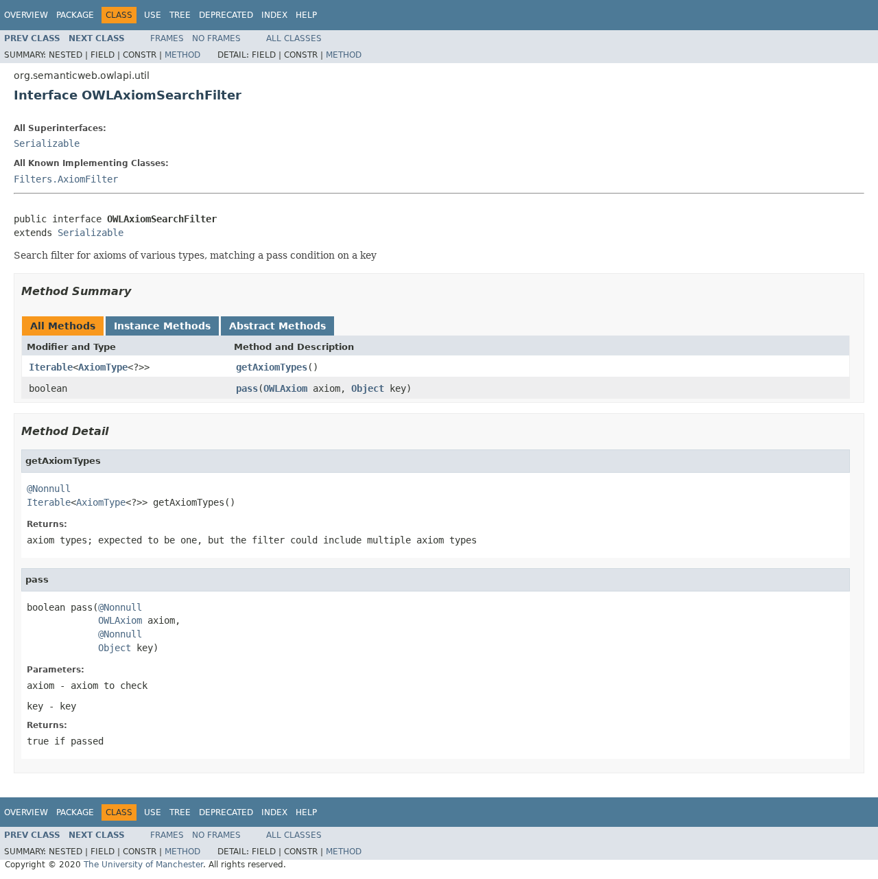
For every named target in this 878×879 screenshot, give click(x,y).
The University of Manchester (143, 864)
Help (306, 15)
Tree (180, 15)
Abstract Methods (277, 325)
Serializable (47, 143)
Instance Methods (162, 325)
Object (367, 388)
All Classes (294, 38)
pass (247, 388)
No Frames (216, 38)
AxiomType (103, 367)
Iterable (51, 367)
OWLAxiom (285, 388)
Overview (26, 15)
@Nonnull (49, 488)
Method (182, 55)
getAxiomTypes (271, 367)
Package (75, 15)
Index (274, 15)
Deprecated (226, 15)
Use (152, 15)
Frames (167, 38)
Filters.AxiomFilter (66, 179)
